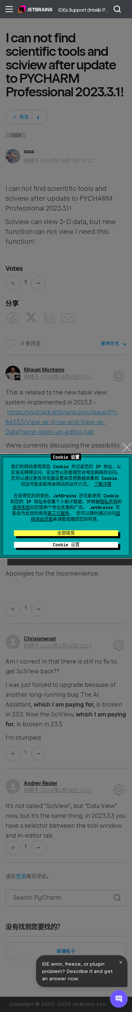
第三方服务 (58, 513)
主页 (35, 9)
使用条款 (21, 508)
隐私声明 (108, 502)
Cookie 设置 (66, 545)
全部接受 (66, 533)
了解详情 (102, 484)
